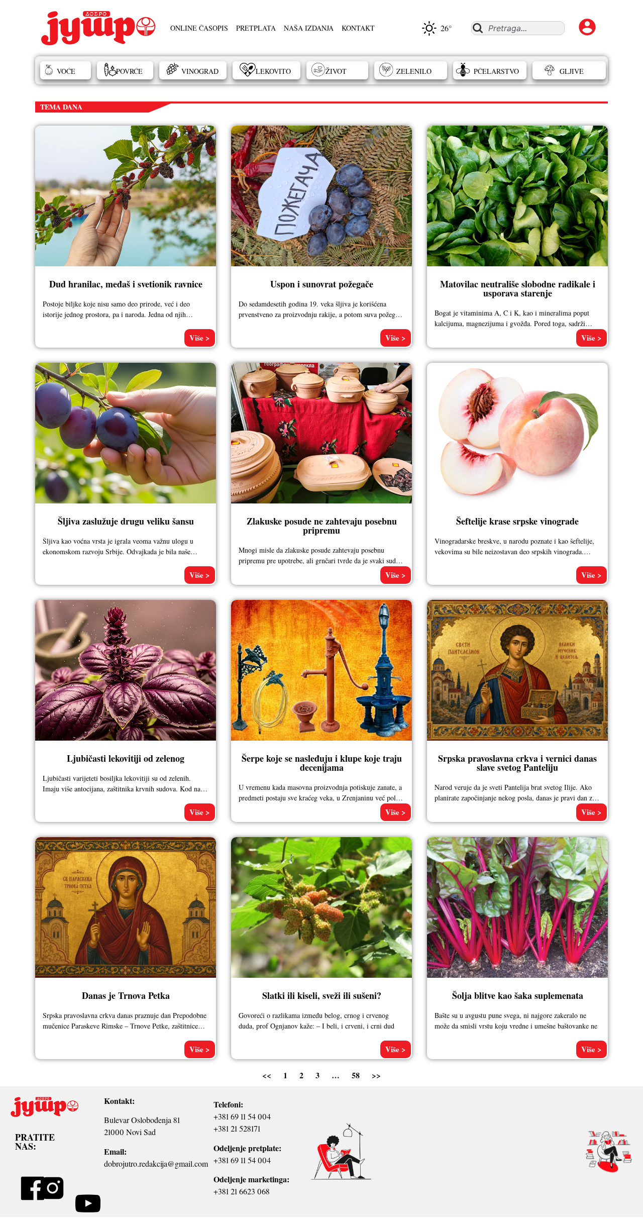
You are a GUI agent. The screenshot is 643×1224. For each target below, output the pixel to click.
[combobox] (517, 28)
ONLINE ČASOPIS (199, 28)
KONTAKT (358, 28)
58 (356, 1075)
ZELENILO (414, 71)
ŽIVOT (336, 71)
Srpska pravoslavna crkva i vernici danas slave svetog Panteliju (517, 763)
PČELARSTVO (496, 71)
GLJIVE (572, 71)
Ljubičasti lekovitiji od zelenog (125, 758)
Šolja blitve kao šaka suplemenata (517, 995)
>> (376, 1075)
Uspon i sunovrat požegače (321, 283)
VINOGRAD (200, 71)
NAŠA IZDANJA (309, 28)
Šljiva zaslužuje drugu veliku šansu (126, 521)
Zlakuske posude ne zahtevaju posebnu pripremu (322, 526)
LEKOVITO (273, 71)
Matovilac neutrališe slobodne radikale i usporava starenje (517, 288)
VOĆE (66, 71)
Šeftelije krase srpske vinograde (517, 521)
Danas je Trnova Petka (126, 995)
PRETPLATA (256, 28)
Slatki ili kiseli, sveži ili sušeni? (321, 995)
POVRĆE (129, 71)
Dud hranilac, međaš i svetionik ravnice (125, 283)
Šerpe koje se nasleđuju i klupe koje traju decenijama (322, 763)
